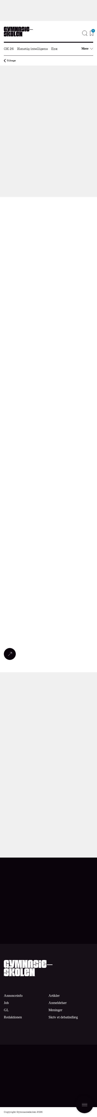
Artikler (54, 996)
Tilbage (11, 60)
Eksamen (53, 86)
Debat (7, 919)
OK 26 (9, 48)
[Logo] (18, 31)
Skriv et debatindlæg (63, 1017)
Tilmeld (78, 1087)
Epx (54, 48)
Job (87, 34)
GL (6, 1010)
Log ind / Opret (72, 808)
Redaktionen (13, 1017)
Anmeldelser (57, 1003)
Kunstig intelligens (32, 48)
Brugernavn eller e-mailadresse (48, 779)
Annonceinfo (76, 41)
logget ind (46, 694)
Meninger (55, 1010)
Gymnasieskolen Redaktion (34, 190)
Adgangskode (48, 800)
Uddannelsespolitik (29, 75)
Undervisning (22, 86)
